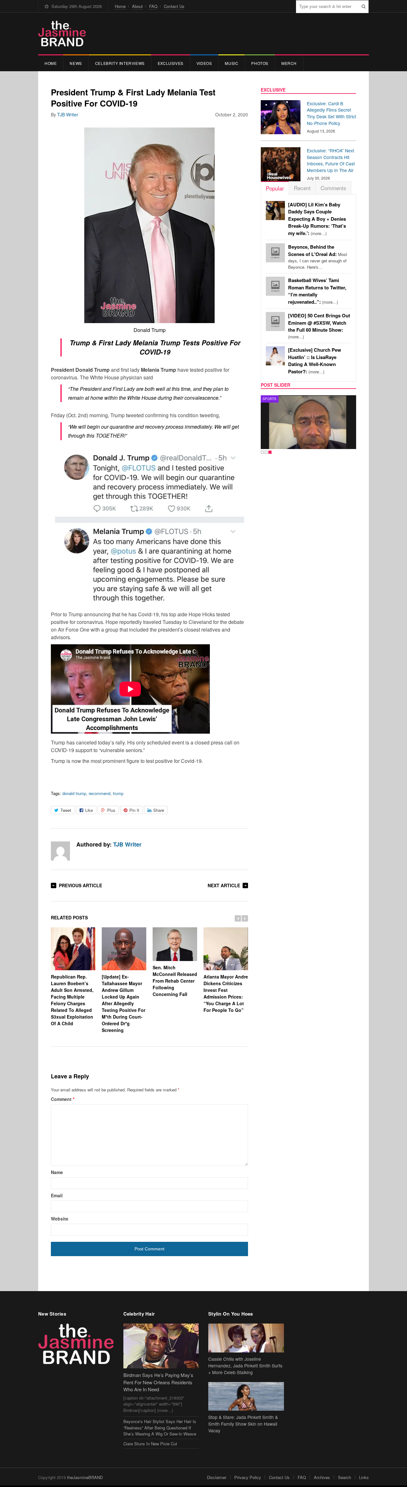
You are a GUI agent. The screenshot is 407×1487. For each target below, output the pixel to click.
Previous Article (80, 885)
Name (57, 1172)
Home (120, 6)
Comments (333, 188)
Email (57, 1195)
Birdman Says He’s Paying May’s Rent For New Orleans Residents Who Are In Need (158, 1382)
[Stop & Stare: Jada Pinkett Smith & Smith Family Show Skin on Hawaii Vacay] (246, 1396)
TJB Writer (67, 114)
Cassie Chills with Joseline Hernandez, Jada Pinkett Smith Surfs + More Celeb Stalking (245, 1365)
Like (89, 810)
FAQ (153, 6)
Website (59, 1218)
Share (158, 810)
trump (118, 793)
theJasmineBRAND (85, 1477)
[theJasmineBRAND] (62, 33)
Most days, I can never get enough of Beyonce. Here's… (317, 257)
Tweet (65, 810)
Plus (111, 810)
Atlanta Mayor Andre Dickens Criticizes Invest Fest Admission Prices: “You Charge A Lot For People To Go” (226, 993)
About (137, 6)
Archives (322, 1477)
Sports (270, 399)
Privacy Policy (247, 1477)
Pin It (134, 810)
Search (344, 1477)
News (76, 63)
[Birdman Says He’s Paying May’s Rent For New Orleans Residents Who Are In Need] (161, 1346)
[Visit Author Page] (60, 851)
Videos (204, 63)
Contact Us (174, 6)
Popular (275, 188)
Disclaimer (216, 1477)
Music (231, 63)
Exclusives (170, 63)
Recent (302, 188)
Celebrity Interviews (120, 63)
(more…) (317, 219)
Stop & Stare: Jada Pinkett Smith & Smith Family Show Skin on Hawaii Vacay (243, 1424)
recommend (99, 793)
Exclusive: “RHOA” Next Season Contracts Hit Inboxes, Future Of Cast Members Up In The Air (331, 160)
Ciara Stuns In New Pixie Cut (150, 1444)
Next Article (224, 885)
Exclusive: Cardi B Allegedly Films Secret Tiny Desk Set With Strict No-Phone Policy (331, 113)
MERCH (289, 63)
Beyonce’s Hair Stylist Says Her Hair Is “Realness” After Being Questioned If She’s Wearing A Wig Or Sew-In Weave (159, 1427)
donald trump (74, 793)
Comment (62, 1099)
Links (364, 1477)
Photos (259, 63)
